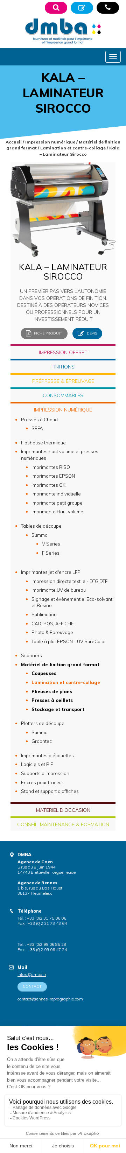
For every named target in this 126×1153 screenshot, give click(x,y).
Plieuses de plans (51, 691)
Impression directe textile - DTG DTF (69, 581)
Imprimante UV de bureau (58, 590)
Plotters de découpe (42, 723)
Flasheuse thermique (43, 442)
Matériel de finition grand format (60, 664)
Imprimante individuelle (56, 494)
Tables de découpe (41, 526)
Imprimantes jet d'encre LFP (50, 572)
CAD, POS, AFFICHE (52, 623)
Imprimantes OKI (48, 485)
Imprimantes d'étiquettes (47, 755)
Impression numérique (50, 142)
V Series (51, 544)
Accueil (14, 142)
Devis (91, 333)
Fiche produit (47, 333)
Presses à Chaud (39, 419)
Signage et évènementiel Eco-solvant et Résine (71, 602)
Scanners (31, 655)
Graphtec (41, 741)
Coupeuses (43, 673)
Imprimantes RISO (50, 467)
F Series (50, 553)
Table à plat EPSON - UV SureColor (68, 641)
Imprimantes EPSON (53, 476)
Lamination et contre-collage (73, 147)
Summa (39, 535)
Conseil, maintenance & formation (63, 824)
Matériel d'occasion (63, 810)
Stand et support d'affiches (50, 791)
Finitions (63, 367)
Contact (32, 986)
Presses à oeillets (52, 700)
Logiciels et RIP (37, 764)
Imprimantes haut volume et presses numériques (59, 455)
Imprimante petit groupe (57, 503)
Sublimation (44, 614)
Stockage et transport (57, 709)
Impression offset (63, 352)
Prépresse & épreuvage (63, 381)
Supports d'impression (45, 773)
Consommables (63, 395)
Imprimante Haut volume (57, 511)
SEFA (37, 428)
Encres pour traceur (42, 782)
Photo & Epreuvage (52, 632)
